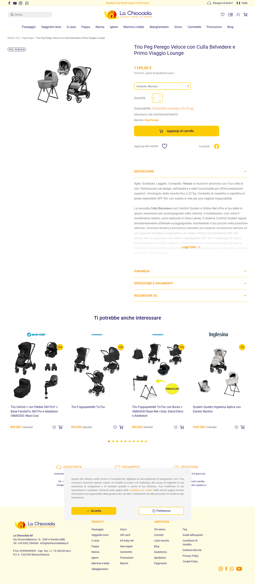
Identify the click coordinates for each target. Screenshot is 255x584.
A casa (71, 27)
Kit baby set (127, 540)
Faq (185, 529)
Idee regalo (126, 546)
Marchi (124, 563)
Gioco (178, 27)
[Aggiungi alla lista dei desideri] (54, 427)
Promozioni (214, 27)
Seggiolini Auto (51, 27)
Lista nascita (161, 540)
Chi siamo (159, 529)
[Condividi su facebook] (216, 146)
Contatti (159, 534)
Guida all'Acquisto (193, 534)
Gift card (125, 534)
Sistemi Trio (13, 38)
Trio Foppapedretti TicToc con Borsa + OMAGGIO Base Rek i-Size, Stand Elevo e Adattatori (157, 411)
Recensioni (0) (145, 295)
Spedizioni (160, 557)
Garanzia (142, 271)
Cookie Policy (190, 561)
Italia (245, 2)
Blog (230, 27)
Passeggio (29, 27)
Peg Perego (28, 38)
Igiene (114, 27)
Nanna (100, 27)
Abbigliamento (159, 27)
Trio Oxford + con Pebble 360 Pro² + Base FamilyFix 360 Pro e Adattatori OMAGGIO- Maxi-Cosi (34, 411)
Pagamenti (160, 563)
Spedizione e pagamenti (153, 283)
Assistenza (160, 551)
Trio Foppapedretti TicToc (88, 407)
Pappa (85, 27)
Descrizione (144, 171)
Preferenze (163, 511)
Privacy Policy (191, 555)
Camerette (194, 27)
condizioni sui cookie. (141, 490)
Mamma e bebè (133, 27)
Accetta (95, 511)
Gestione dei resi (192, 550)
